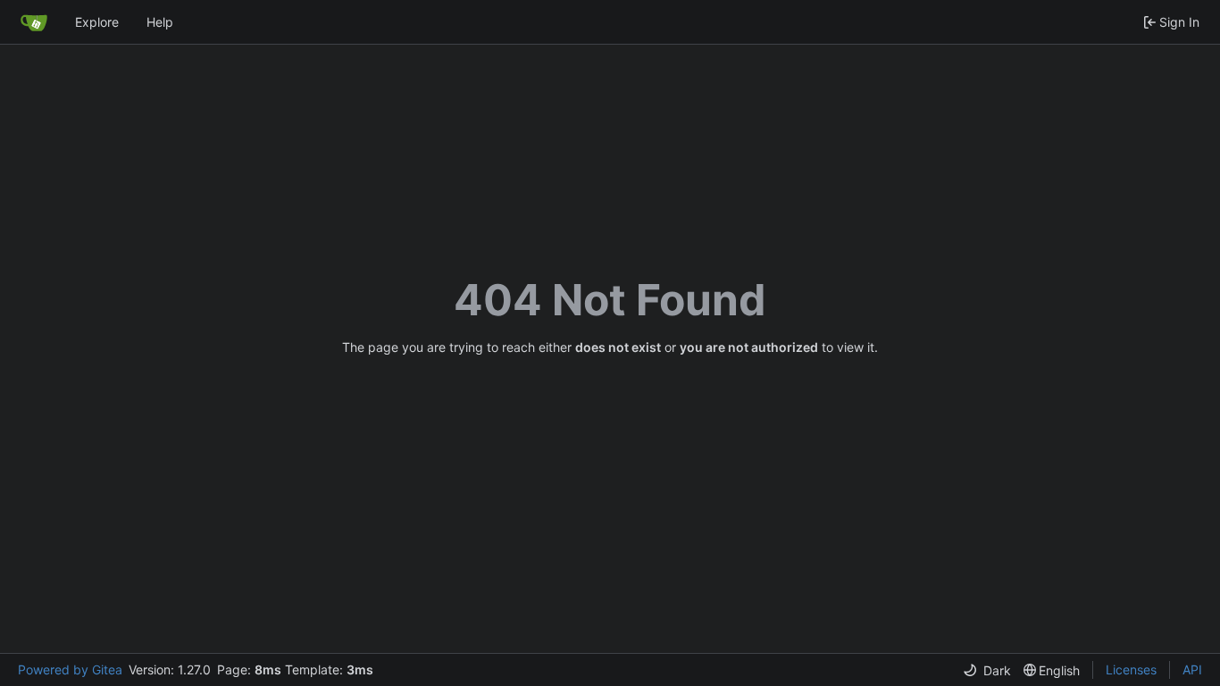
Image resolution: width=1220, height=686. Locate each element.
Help (159, 21)
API (1192, 669)
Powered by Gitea (70, 669)
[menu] (987, 670)
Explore (97, 21)
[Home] (34, 22)
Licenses (1131, 669)
